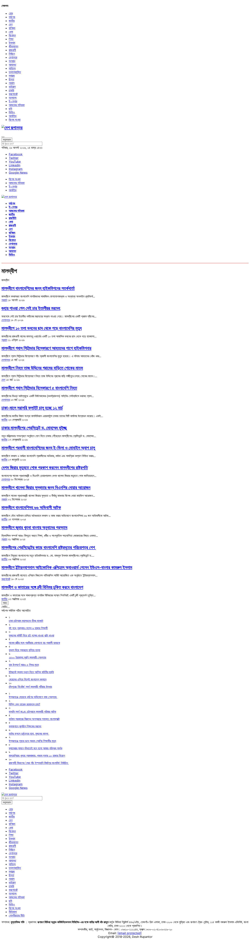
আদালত (12, 64)
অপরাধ (12, 61)
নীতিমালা (13, 912)
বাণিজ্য (12, 28)
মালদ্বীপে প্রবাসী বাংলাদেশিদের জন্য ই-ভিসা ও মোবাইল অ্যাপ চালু (48, 447)
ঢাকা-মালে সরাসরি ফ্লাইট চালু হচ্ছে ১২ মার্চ (32, 407)
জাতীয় (12, 21)
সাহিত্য (12, 68)
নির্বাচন (12, 53)
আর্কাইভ (12, 116)
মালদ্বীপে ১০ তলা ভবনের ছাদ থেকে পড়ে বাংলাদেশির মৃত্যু (41, 328)
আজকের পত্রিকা (17, 105)
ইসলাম (12, 43)
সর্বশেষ (12, 17)
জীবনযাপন (13, 46)
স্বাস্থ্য (12, 75)
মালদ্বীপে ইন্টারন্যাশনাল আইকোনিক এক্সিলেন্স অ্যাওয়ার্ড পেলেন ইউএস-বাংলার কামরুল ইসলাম (66, 567)
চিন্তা (11, 79)
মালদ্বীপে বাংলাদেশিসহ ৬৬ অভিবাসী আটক (31, 507)
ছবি (10, 108)
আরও (5, 602)
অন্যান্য (12, 97)
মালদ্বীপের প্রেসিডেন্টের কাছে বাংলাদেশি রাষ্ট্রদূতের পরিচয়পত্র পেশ (48, 547)
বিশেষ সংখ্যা (14, 119)
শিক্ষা (11, 39)
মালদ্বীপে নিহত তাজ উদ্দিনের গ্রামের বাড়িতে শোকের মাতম (42, 368)
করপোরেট (13, 94)
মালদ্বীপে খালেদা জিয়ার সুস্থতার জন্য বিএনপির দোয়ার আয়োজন (45, 487)
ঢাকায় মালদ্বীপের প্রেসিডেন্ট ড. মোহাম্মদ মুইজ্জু (34, 427)
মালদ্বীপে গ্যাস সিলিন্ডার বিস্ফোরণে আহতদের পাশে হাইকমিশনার (46, 348)
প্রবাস (11, 83)
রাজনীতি (12, 218)
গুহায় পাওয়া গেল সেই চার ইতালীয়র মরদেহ (30, 308)
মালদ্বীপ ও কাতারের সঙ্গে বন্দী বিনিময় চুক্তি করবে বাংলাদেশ (42, 587)
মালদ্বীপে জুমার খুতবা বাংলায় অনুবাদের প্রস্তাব (34, 527)
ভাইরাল (12, 86)
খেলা (11, 32)
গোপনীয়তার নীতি (17, 915)
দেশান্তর (13, 57)
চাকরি (11, 90)
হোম (11, 13)
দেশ (10, 24)
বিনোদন (12, 35)
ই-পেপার (13, 101)
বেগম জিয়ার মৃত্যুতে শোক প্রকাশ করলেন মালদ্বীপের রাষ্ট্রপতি (44, 467)
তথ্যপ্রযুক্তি (15, 72)
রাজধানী (12, 50)
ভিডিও (12, 112)
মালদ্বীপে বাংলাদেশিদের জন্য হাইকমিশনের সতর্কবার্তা (38, 288)
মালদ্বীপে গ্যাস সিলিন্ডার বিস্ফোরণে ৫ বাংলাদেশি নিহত (39, 388)
